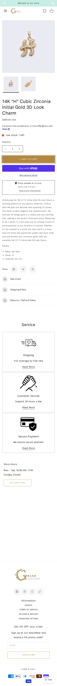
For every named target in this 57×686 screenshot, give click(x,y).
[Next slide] (52, 3)
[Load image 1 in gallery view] (11, 84)
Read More (28, 367)
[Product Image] (28, 46)
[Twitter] (23, 269)
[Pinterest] (32, 269)
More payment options (29, 175)
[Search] (44, 11)
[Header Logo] (25, 11)
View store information (30, 190)
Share (5, 269)
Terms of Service (28, 609)
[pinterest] (24, 591)
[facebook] (17, 591)
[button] (5, 11)
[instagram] (32, 591)
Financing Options (28, 618)
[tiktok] (40, 591)
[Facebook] (14, 269)
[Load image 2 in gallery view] (28, 84)
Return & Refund (28, 614)
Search (28, 605)
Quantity (6, 142)
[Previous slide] (4, 3)
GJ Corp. (31, 669)
